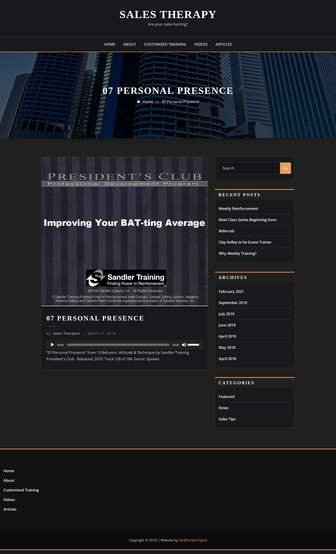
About (129, 44)
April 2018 (227, 358)
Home (109, 44)
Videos (201, 44)
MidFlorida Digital (193, 540)
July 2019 (226, 313)
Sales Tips (227, 418)
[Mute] (184, 344)
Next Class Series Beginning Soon (248, 219)
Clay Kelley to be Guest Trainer (245, 242)
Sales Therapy (168, 14)
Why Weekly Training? (237, 253)
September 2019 (233, 302)
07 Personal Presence (180, 101)
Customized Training (165, 44)
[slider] (194, 344)
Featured (227, 396)
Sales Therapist (63, 333)
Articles (224, 44)
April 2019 (227, 336)
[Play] (52, 344)
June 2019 (227, 325)
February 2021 (231, 291)
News (224, 407)
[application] (124, 344)
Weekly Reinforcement (238, 208)
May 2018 (227, 347)
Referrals (227, 230)
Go (285, 168)
